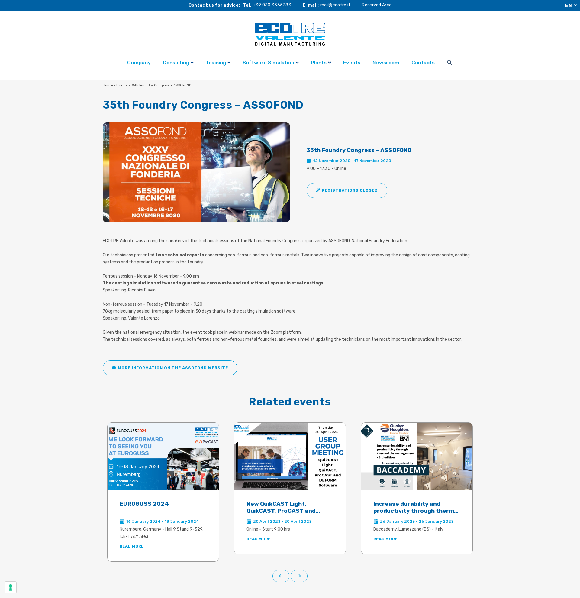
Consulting (176, 63)
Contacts (423, 63)
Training (216, 63)
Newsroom (385, 63)
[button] (347, 190)
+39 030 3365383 (272, 5)
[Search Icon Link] (450, 63)
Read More (131, 546)
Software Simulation (268, 63)
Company (139, 63)
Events (351, 63)
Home (108, 85)
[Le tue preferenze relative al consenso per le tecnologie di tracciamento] (10, 587)
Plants (319, 63)
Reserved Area (377, 5)
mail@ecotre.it (335, 5)
